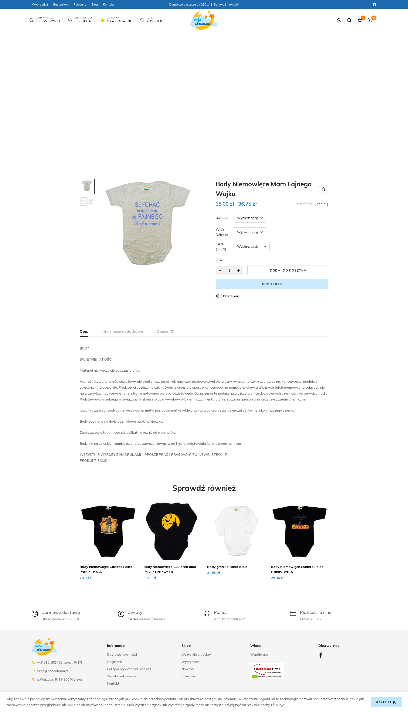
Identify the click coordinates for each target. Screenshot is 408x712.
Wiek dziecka (222, 232)
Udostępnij (230, 296)
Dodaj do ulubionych (323, 189)
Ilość (219, 260)
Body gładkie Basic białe (227, 567)
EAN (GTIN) (221, 246)
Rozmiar (222, 218)
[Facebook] (374, 4)
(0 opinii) (321, 204)
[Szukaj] (349, 20)
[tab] (84, 331)
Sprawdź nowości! (226, 4)
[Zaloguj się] (338, 20)
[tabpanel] (204, 404)
